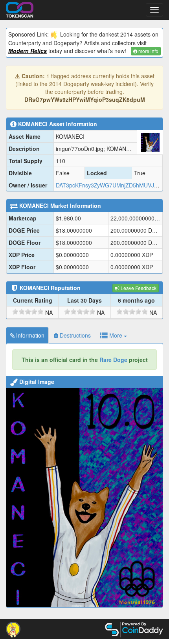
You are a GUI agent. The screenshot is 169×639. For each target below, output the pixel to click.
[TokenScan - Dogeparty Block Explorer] (19, 9)
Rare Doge (113, 360)
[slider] (28, 311)
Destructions (74, 335)
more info (147, 51)
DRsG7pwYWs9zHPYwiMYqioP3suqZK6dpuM (84, 99)
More (116, 335)
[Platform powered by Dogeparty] (13, 629)
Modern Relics (27, 51)
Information (29, 335)
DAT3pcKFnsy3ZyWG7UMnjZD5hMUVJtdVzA (112, 185)
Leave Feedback (137, 288)
